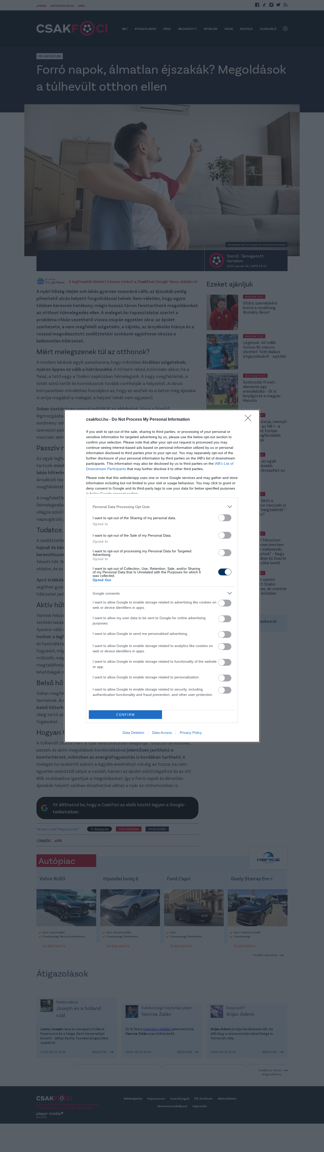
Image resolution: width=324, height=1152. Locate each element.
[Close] (249, 420)
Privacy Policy (191, 733)
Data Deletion (133, 733)
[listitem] (162, 506)
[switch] (224, 517)
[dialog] (162, 576)
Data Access (162, 733)
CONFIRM (125, 715)
